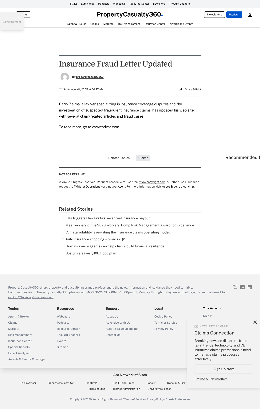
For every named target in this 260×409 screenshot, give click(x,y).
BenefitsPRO (92, 382)
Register (234, 14)
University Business (159, 388)
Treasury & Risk (176, 382)
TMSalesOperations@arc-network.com (99, 186)
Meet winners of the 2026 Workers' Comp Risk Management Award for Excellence (129, 225)
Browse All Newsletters (211, 379)
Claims (12, 322)
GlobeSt (151, 382)
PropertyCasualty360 (60, 382)
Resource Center (139, 3)
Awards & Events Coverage (26, 359)
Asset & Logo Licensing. (178, 186)
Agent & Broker (18, 316)
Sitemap (62, 347)
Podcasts (103, 3)
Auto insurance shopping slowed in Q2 (95, 239)
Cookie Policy (163, 316)
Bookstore (159, 3)
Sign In (207, 315)
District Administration (126, 388)
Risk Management (20, 334)
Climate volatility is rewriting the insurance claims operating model (117, 232)
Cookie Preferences (178, 399)
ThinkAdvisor (28, 382)
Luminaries (87, 3)
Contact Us (113, 334)
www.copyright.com (152, 182)
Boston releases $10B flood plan (90, 253)
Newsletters (214, 14)
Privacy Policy (163, 328)
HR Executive (97, 388)
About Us (112, 316)
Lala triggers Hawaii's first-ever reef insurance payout (107, 218)
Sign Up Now (223, 369)
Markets (13, 328)
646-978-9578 (96, 292)
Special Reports (19, 347)
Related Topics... (120, 158)
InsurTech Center (20, 340)
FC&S (73, 3)
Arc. (94, 399)
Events (61, 340)
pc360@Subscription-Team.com (30, 297)
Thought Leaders (179, 3)
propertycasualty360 (90, 76)
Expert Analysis (19, 353)
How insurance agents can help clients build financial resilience (114, 246)
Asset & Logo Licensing (122, 328)
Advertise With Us (118, 322)
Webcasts (119, 3)
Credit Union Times (123, 382)
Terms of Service (165, 322)
